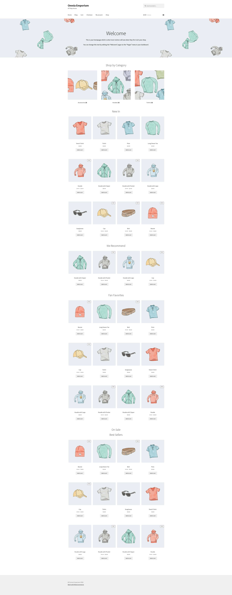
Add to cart (80, 150)
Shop (107, 15)
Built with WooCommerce (76, 584)
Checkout (89, 15)
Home (70, 15)
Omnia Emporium (78, 5)
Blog (75, 15)
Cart (82, 15)
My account (99, 15)
